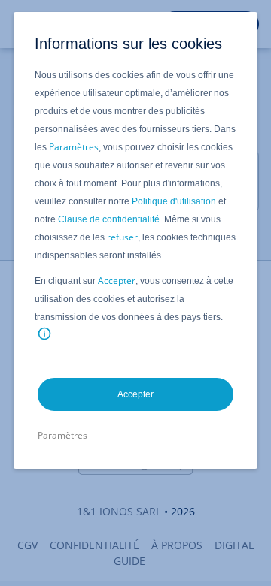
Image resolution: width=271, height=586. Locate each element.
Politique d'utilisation (174, 201)
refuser (122, 237)
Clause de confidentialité (109, 219)
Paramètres (74, 146)
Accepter (117, 280)
